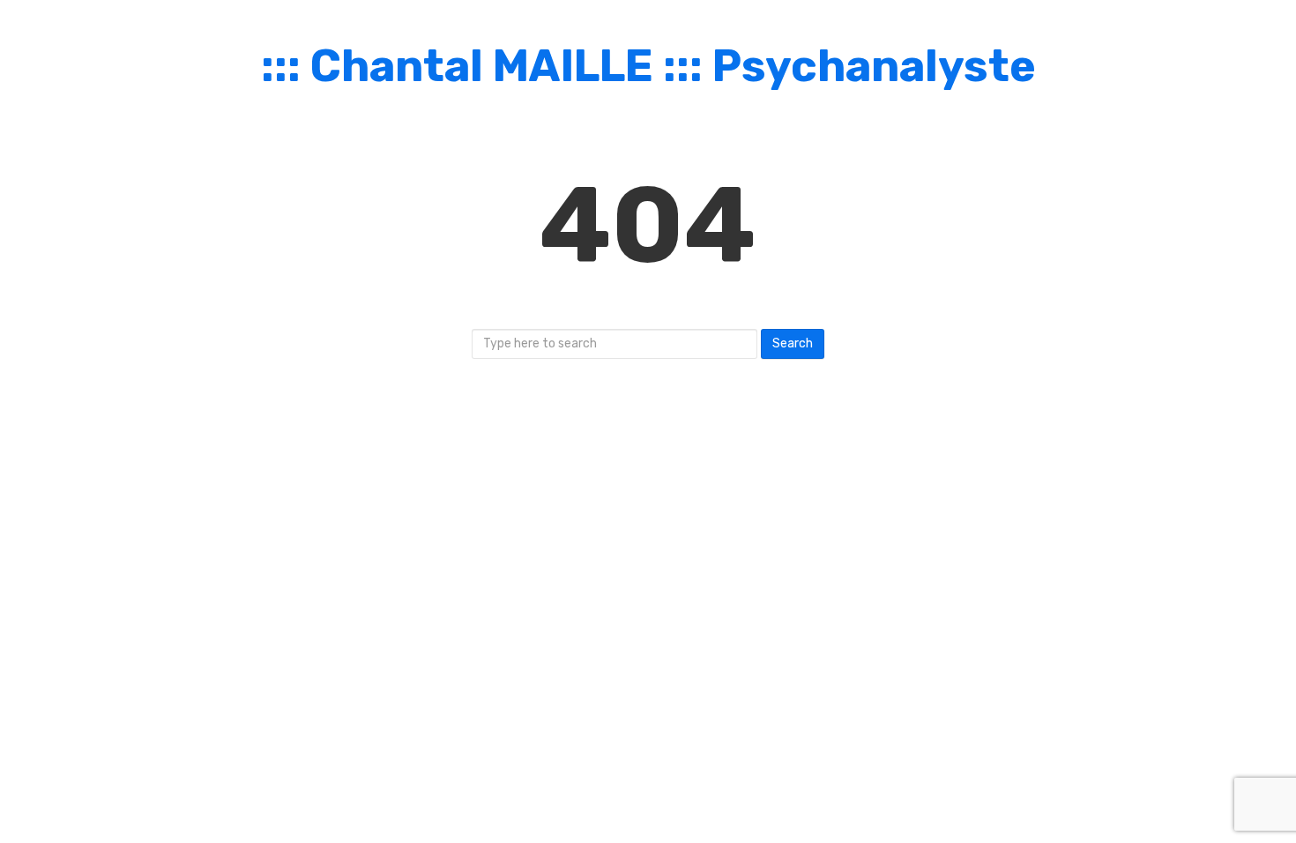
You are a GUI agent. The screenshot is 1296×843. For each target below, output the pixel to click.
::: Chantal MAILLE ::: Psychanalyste (648, 66)
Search (792, 343)
